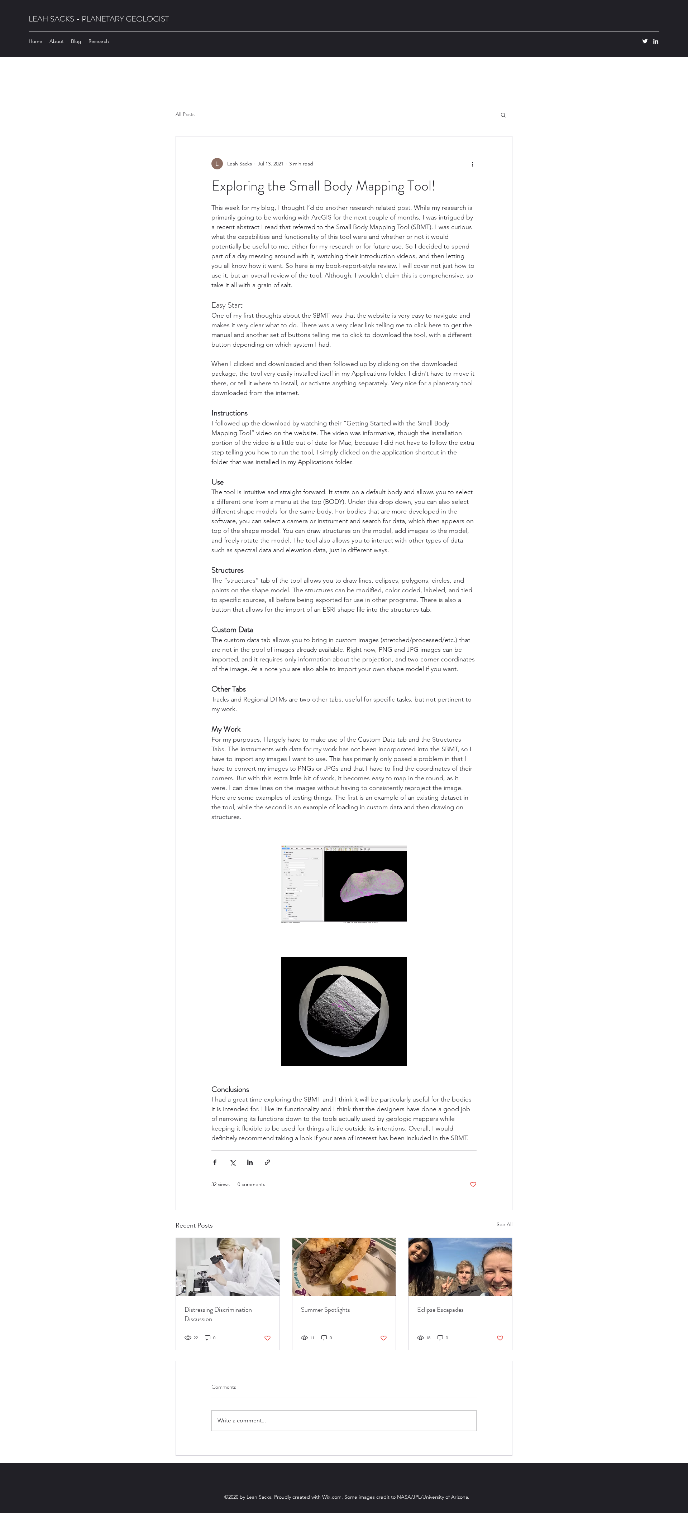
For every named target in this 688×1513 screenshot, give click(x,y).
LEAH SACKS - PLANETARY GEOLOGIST (99, 18)
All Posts (185, 114)
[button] (503, 114)
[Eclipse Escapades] (460, 1267)
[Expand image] (344, 884)
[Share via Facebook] (214, 1162)
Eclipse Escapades (440, 1309)
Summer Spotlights (325, 1309)
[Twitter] (645, 41)
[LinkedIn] (655, 41)
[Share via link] (267, 1162)
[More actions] (472, 163)
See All (504, 1224)
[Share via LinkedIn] (250, 1162)
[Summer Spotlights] (344, 1267)
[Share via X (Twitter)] (232, 1162)
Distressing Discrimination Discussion (218, 1314)
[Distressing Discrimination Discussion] (228, 1267)
